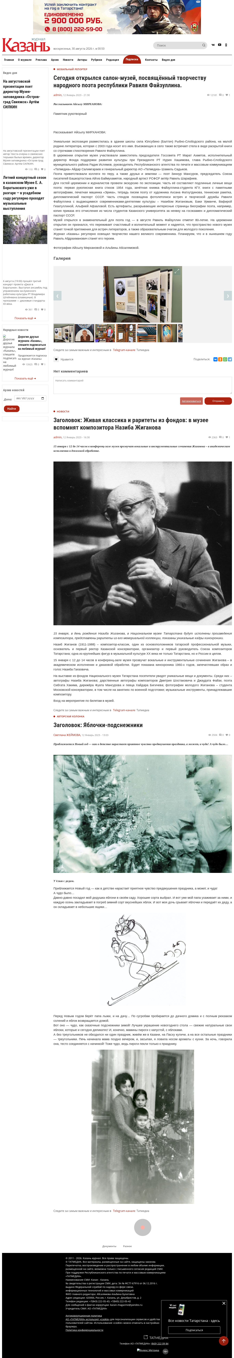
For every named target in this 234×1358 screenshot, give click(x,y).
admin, (57, 95)
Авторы (82, 59)
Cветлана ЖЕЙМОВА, (67, 735)
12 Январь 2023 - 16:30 (76, 437)
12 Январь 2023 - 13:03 (95, 735)
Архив (55, 59)
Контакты (151, 59)
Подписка (132, 59)
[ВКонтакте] (215, 359)
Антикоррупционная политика (84, 1315)
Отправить (218, 401)
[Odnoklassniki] (226, 45)
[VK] (213, 45)
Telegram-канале (124, 350)
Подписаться (194, 1330)
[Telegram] (230, 359)
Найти (11, 408)
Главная (9, 59)
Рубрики (96, 59)
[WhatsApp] (225, 359)
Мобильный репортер (72, 69)
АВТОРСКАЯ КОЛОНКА (70, 716)
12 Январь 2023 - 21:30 (76, 95)
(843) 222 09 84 (159, 1343)
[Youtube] (219, 45)
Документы (109, 1246)
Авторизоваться (191, 401)
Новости (68, 59)
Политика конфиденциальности (84, 1330)
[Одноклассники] (220, 359)
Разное (127, 1246)
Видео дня (168, 59)
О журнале (25, 59)
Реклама (41, 59)
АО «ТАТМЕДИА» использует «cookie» (87, 1319)
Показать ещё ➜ (25, 318)
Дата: (8, 399)
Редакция (112, 59)
